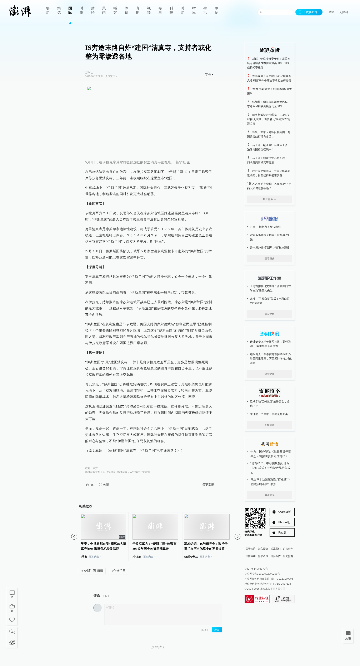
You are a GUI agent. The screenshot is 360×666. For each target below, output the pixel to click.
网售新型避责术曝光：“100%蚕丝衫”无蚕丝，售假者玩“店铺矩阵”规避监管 (268, 119)
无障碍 (343, 12)
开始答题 (270, 425)
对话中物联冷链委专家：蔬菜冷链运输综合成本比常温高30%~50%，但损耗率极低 (269, 63)
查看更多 (270, 258)
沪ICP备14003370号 (256, 568)
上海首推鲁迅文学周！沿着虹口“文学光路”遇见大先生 (270, 288)
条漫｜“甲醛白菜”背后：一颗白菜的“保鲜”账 (270, 301)
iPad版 (282, 532)
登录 (331, 12)
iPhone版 (284, 522)
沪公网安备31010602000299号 (262, 573)
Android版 (284, 511)
